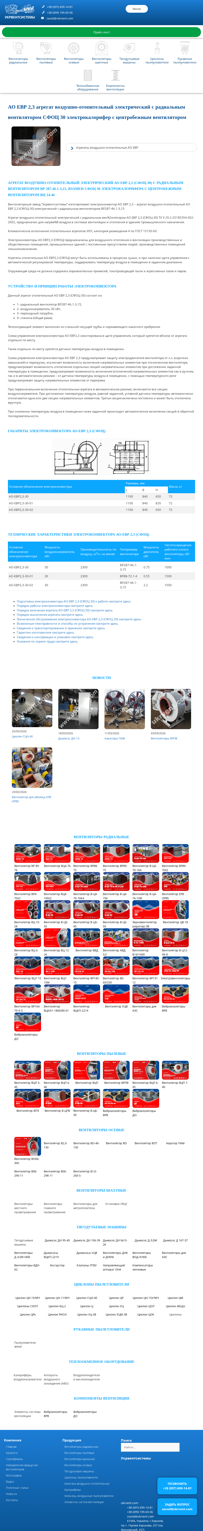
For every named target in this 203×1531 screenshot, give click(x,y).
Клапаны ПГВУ (87, 1315)
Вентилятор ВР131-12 (145, 980)
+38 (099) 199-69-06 (60, 12)
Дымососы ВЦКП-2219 (51, 1305)
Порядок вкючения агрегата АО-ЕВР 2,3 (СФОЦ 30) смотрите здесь (65, 610)
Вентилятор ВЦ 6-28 (26, 952)
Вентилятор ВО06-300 (26, 1161)
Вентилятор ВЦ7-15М (55, 980)
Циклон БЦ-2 (57, 1356)
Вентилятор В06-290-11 (25, 1189)
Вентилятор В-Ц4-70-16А (144, 868)
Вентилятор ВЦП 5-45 (27, 1085)
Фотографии (14, 1525)
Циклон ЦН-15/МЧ (27, 1348)
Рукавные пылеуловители (184, 60)
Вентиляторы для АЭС (144, 1008)
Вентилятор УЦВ (116, 1006)
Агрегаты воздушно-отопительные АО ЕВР (107, 147)
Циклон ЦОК (145, 1364)
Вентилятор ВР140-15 (86, 980)
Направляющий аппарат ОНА (114, 1317)
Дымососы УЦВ (87, 1303)
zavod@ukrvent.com (59, 18)
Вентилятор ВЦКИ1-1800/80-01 (56, 1008)
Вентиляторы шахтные (101, 60)
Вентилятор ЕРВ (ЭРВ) (173, 896)
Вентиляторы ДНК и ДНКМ (115, 1305)
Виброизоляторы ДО (26, 1037)
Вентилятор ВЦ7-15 (27, 978)
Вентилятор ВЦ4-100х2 (55, 896)
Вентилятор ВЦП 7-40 (175, 1085)
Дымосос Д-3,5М (146, 1290)
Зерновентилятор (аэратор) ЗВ (144, 924)
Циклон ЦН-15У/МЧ (146, 1348)
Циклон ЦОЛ (145, 1356)
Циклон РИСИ (57, 1364)
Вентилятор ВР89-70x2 (174, 868)
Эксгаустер (57, 1315)
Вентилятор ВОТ (146, 1159)
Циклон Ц (86, 1356)
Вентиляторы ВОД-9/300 (141, 1305)
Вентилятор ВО (116, 1159)
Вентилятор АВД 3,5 (114, 952)
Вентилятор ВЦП (86, 1083)
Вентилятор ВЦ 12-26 (57, 952)
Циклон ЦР (116, 1348)
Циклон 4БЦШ (175, 1356)
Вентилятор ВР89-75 (115, 868)
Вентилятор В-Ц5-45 (85, 924)
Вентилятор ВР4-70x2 (25, 896)
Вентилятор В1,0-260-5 (85, 1189)
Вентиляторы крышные (79, 1509)
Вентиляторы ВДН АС (26, 1317)
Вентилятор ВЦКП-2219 (81, 1008)
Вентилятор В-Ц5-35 (56, 924)
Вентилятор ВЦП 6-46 (57, 1085)
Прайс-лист (101, 32)
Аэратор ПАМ (175, 1159)
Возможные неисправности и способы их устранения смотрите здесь (67, 623)
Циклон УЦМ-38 (116, 1364)
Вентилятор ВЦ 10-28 (27, 924)
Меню (137, 9)
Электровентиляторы (175, 978)
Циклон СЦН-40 (22, 736)
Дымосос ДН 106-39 (87, 1290)
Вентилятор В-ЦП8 (57, 1111)
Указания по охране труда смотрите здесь (47, 641)
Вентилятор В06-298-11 (55, 1189)
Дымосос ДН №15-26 (115, 1292)
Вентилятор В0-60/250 (113, 980)
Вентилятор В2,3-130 (55, 1161)
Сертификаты (14, 1509)
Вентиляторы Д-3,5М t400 (23, 1305)
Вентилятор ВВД (87, 950)
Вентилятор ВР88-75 (85, 868)
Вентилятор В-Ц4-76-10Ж (144, 896)
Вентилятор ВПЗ (27, 1111)
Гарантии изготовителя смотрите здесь (45, 632)
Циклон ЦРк (28, 1364)
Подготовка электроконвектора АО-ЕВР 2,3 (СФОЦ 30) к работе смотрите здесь (74, 601)
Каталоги (11, 1503)
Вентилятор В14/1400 (140, 952)
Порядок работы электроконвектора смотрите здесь (55, 606)
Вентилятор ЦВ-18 (175, 922)
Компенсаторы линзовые (142, 1317)
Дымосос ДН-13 (68, 738)
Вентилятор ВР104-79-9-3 (27, 1008)
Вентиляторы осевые (74, 60)
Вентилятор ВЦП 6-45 (145, 1085)
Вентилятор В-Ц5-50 (115, 924)
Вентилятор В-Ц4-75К (115, 896)
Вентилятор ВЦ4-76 (57, 866)
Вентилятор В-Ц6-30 (85, 1113)
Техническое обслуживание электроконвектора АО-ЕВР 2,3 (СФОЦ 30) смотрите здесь (79, 619)
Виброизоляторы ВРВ (173, 1008)
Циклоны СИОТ (27, 1356)
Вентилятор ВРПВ (116, 1083)
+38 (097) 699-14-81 (60, 7)
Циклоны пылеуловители (157, 60)
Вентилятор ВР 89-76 (27, 868)
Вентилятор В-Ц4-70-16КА (85, 896)
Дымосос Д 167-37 (175, 1290)
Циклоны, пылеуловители (81, 1527)
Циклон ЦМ (175, 1348)
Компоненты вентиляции (115, 87)
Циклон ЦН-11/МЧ (57, 1348)
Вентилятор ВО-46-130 (86, 1161)
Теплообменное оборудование (87, 87)
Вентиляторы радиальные (18, 60)
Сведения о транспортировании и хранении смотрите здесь (61, 628)
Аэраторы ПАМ (114, 738)
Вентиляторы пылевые (46, 60)
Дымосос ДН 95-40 (57, 1290)
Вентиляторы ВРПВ (164, 738)
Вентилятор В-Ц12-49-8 (175, 952)
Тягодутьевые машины (129, 60)
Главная (11, 1496)
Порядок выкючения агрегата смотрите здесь (50, 615)
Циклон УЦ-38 (86, 1364)
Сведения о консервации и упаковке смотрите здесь (55, 637)
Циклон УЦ (116, 1356)
